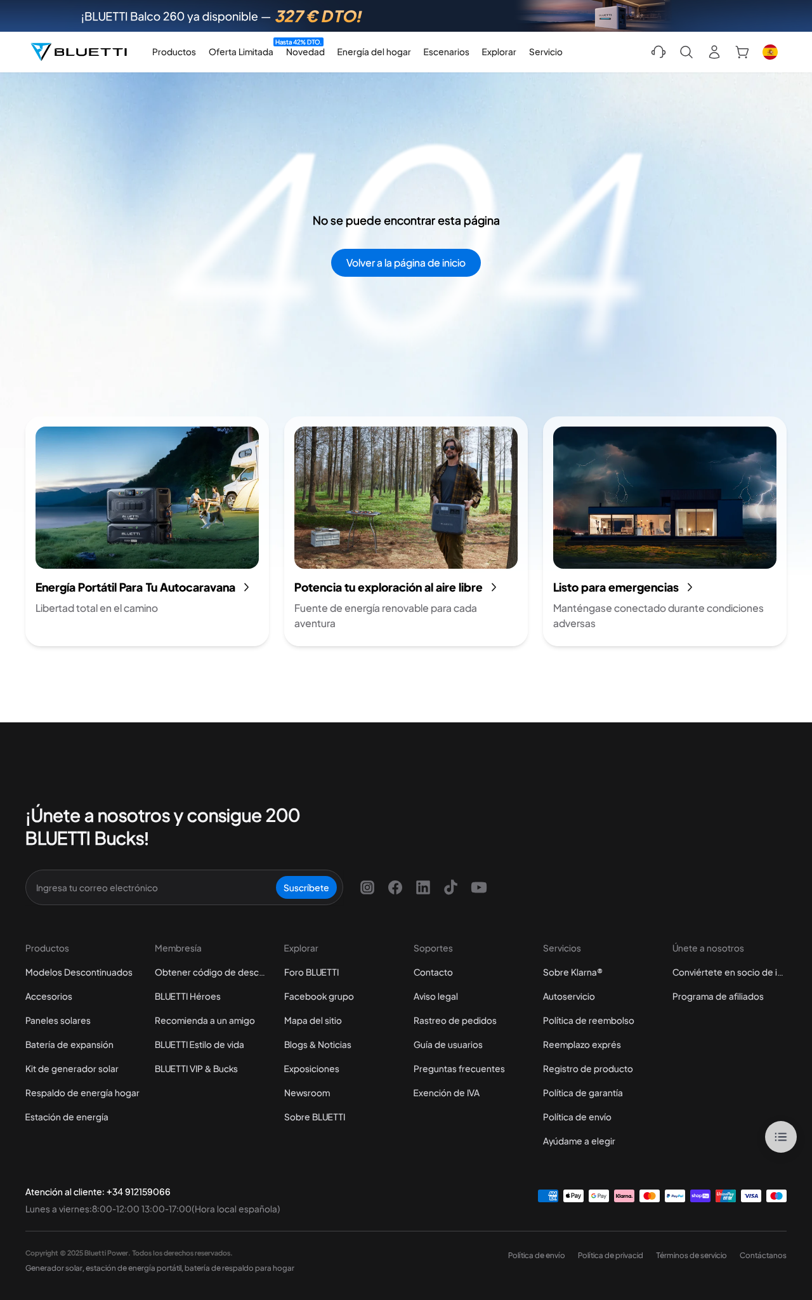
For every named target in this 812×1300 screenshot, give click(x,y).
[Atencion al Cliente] (658, 52)
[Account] (714, 52)
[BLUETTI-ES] (78, 52)
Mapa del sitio (313, 1020)
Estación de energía (66, 1116)
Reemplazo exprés (582, 1044)
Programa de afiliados (718, 996)
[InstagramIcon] (367, 887)
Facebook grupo (319, 996)
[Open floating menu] (781, 1137)
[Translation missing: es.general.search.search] (686, 52)
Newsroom (307, 1092)
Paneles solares (58, 1020)
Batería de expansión (69, 1044)
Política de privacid (610, 1255)
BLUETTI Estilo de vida (199, 1044)
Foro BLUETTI (311, 972)
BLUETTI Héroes (188, 996)
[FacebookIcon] (395, 887)
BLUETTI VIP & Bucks (196, 1068)
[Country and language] (770, 52)
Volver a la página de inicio (406, 262)
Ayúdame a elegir (579, 1140)
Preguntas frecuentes (459, 1068)
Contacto (433, 972)
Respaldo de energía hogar (82, 1092)
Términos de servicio (691, 1255)
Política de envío (577, 1116)
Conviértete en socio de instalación (729, 972)
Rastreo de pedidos (455, 1020)
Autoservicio (569, 996)
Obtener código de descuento (212, 972)
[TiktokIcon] (451, 887)
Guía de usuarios (448, 1044)
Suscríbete (306, 887)
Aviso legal (436, 996)
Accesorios (48, 996)
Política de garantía (583, 1092)
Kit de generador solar (72, 1068)
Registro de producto (588, 1068)
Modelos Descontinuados (79, 972)
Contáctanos (763, 1255)
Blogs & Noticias (317, 1044)
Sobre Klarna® (573, 972)
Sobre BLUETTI (314, 1116)
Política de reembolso (588, 1020)
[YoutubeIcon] (479, 887)
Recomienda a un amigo (205, 1020)
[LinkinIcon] (423, 887)
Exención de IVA (447, 1092)
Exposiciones (311, 1068)
